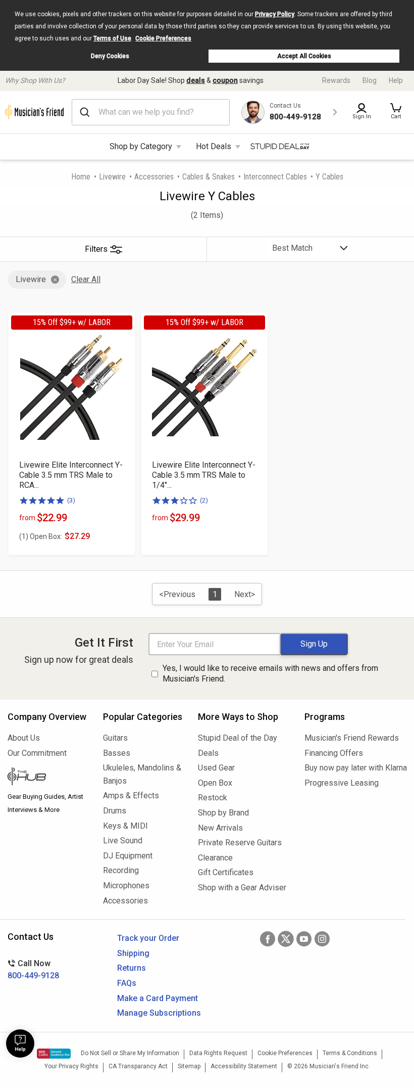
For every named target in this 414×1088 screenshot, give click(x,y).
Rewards (336, 80)
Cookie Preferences (163, 38)
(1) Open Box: (40, 536)
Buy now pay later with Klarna (355, 768)
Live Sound (122, 840)
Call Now (33, 969)
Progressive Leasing (341, 783)
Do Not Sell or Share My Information (130, 1053)
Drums (114, 810)
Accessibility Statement (244, 1066)
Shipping (133, 953)
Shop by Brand (223, 813)
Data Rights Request (218, 1053)
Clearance (215, 858)
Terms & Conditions (350, 1053)
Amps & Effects (131, 795)
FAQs (126, 983)
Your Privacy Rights (71, 1066)
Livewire (112, 177)
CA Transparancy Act (138, 1066)
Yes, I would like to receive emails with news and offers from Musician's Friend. (270, 673)
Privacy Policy (274, 14)
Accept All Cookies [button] (304, 56)
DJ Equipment (127, 855)
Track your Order (148, 938)
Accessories (154, 177)
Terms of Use (112, 38)
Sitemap (189, 1066)
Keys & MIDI (125, 826)
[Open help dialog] (20, 1043)
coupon (225, 80)
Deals (208, 753)
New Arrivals (220, 828)
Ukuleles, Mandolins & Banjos (142, 774)
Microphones (126, 885)
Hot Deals (213, 146)
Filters (96, 249)
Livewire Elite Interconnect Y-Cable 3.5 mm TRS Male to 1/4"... (203, 475)
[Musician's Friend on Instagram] (322, 939)
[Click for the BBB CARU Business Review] (54, 1054)
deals (195, 80)
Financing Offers (333, 753)
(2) (204, 500)
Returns (131, 968)
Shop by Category (141, 146)
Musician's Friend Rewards (351, 738)
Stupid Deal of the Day (237, 738)
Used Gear (216, 768)
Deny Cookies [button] (110, 56)
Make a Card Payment (157, 998)
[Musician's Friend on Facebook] (267, 939)
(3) (71, 500)
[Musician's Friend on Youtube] (304, 939)
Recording (121, 870)
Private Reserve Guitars (240, 842)
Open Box (215, 783)
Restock (212, 797)
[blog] (48, 777)
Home (80, 177)
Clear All (85, 279)
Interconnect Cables (275, 177)
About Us (24, 738)
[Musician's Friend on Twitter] (286, 939)
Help (396, 80)
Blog (370, 80)
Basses (116, 753)
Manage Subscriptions (159, 1013)
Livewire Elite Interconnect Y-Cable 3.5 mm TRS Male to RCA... (71, 475)
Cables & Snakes (208, 177)
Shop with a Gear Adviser (242, 887)
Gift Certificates (225, 872)
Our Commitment (37, 753)
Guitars (115, 738)
